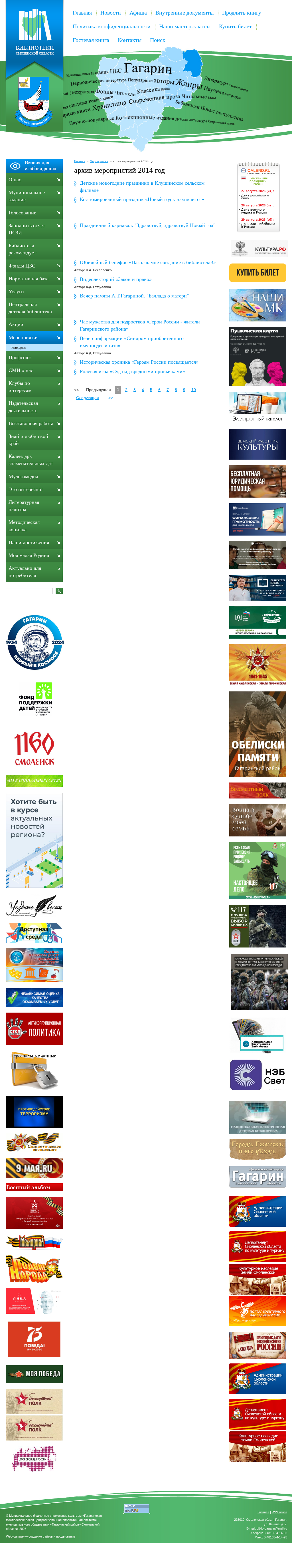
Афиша (138, 12)
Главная (82, 12)
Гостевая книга (91, 40)
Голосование (22, 213)
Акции (16, 324)
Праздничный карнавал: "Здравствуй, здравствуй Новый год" (147, 225)
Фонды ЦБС (22, 266)
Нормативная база (28, 278)
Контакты (129, 40)
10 (193, 389)
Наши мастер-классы (184, 26)
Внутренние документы (184, 12)
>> (110, 397)
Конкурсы (18, 347)
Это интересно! (26, 489)
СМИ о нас (21, 370)
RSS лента (279, 1512)
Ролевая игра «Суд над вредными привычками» (132, 371)
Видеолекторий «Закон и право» (116, 279)
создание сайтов (41, 1536)
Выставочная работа (31, 423)
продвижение (65, 1536)
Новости (110, 12)
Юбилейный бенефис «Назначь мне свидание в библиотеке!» (148, 262)
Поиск (157, 40)
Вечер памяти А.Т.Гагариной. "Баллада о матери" (134, 296)
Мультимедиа (23, 476)
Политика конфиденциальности (112, 26)
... (104, 397)
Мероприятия (99, 161)
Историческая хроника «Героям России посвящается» (139, 362)
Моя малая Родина (29, 555)
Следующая (87, 397)
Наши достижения (29, 542)
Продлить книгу (241, 12)
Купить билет (235, 26)
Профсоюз (20, 357)
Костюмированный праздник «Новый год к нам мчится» (142, 199)
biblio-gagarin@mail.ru (272, 1528)
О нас (15, 179)
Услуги (16, 291)
